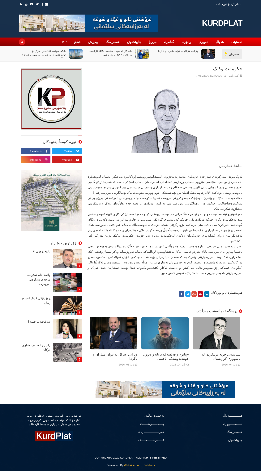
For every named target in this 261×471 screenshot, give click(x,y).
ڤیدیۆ (77, 41)
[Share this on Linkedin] (206, 294)
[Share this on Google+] (194, 294)
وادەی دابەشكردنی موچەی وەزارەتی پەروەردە (38, 279)
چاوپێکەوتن (134, 41)
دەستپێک (236, 41)
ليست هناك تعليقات (190, 76)
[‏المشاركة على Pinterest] (200, 294)
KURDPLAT (222, 23)
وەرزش (93, 41)
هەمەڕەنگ (112, 41)
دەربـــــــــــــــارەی (151, 431)
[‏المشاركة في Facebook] (181, 294)
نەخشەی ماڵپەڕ (154, 415)
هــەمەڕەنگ (234, 431)
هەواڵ (220, 41)
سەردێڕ (234, 54)
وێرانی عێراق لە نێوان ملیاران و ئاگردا (178, 51)
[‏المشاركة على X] (187, 294)
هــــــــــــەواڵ (232, 415)
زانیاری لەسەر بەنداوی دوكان (36, 347)
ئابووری (203, 41)
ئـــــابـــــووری (232, 423)
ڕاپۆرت (186, 41)
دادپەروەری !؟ (41, 251)
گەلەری (169, 41)
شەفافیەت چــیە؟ (39, 321)
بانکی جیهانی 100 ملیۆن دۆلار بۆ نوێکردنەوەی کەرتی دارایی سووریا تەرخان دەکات (44, 55)
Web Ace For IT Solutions (139, 465)
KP (64, 41)
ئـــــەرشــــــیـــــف (151, 440)
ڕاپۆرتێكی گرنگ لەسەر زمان (35, 300)
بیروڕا (152, 41)
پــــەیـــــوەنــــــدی (151, 423)
